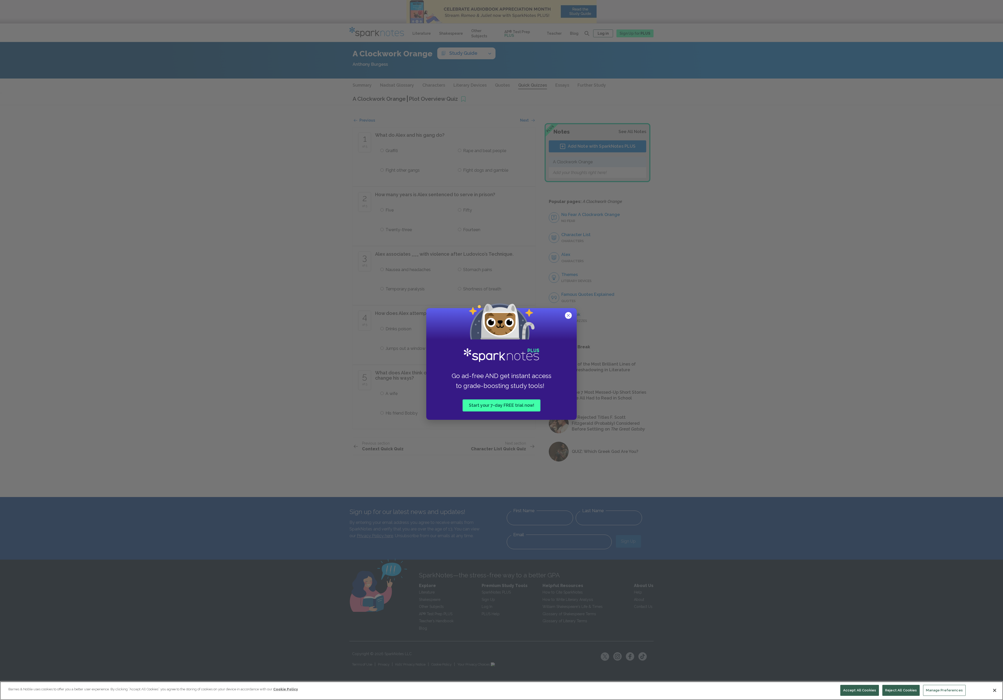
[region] (501, 690)
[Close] (994, 690)
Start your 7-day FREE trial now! (501, 405)
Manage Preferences (944, 690)
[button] (569, 316)
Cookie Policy (285, 689)
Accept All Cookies (859, 690)
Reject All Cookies (901, 690)
